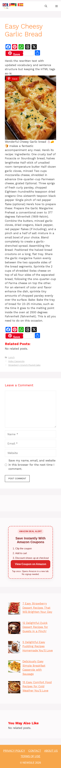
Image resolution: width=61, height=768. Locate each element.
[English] (4, 4)
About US (51, 750)
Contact (34, 750)
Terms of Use (30, 756)
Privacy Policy (14, 750)
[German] (13, 4)
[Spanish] (21, 4)
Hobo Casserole (16, 361)
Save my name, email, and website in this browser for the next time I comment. (31, 464)
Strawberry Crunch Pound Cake (24, 365)
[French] (9, 4)
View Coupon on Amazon (30, 564)
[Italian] (17, 4)
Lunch (11, 357)
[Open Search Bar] (46, 6)
